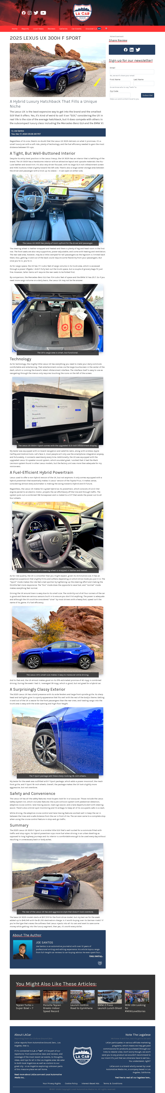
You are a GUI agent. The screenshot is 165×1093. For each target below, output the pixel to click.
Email (112, 68)
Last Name (138, 79)
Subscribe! (148, 95)
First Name (115, 79)
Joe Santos (44, 942)
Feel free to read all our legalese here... (133, 1077)
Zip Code (114, 91)
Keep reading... (96, 956)
